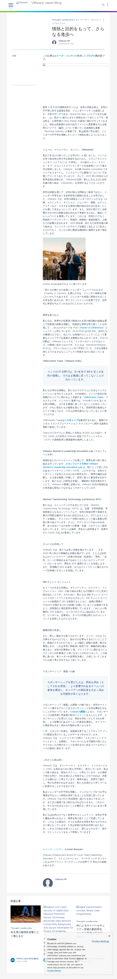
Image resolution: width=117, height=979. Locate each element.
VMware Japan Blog (46, 3)
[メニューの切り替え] (11, 5)
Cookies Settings (100, 941)
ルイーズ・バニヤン (64, 56)
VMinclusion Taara (93, 397)
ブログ (89, 56)
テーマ (57, 114)
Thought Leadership (62, 20)
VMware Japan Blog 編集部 (27, 958)
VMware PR (64, 41)
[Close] (109, 936)
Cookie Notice (54, 970)
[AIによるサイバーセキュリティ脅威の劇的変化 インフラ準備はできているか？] (91, 910)
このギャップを (72, 420)
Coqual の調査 (77, 712)
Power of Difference (91, 328)
